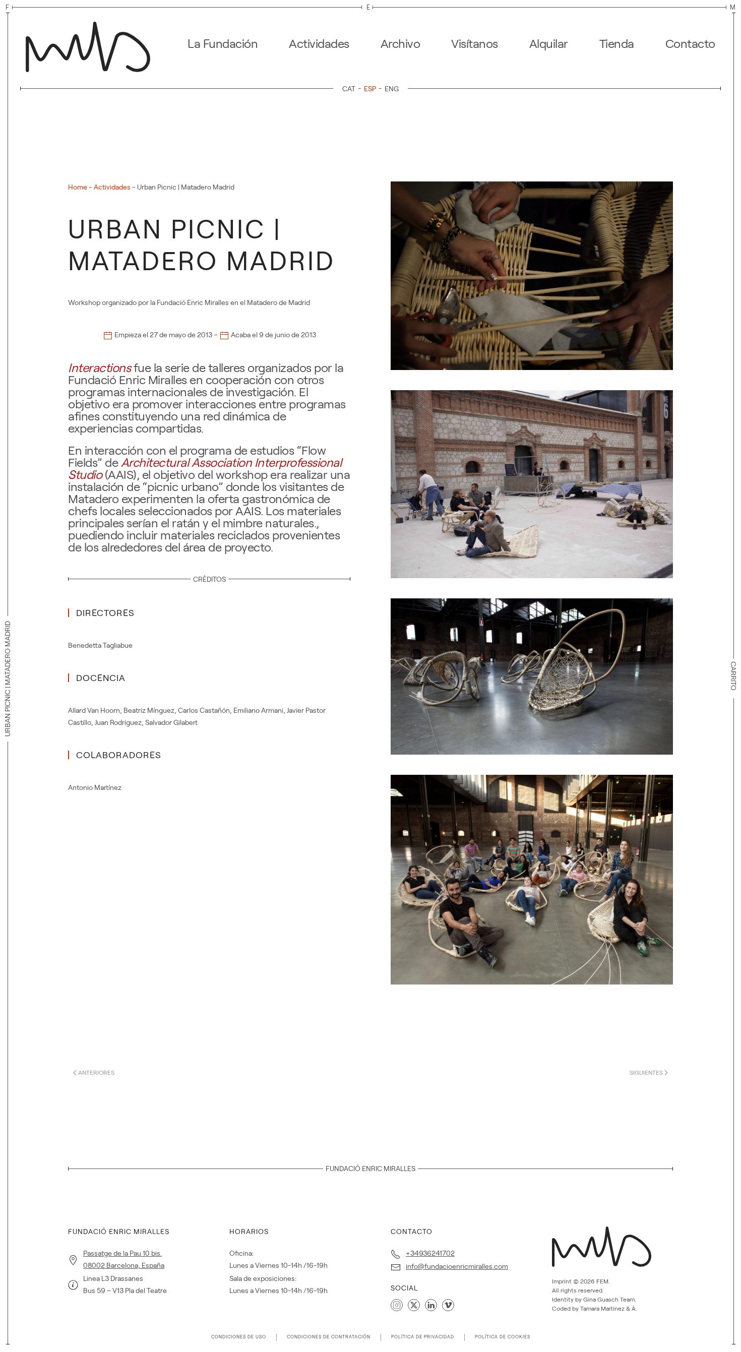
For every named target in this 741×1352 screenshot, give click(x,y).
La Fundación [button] (223, 43)
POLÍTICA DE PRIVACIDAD (422, 1336)
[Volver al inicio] (91, 44)
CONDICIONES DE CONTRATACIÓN (329, 1336)
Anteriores (96, 1072)
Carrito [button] (733, 676)
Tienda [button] (616, 43)
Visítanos (474, 43)
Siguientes (646, 1072)
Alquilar (548, 43)
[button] (532, 275)
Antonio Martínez (94, 787)
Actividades (319, 43)
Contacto (690, 43)
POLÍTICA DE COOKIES (502, 1336)
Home (77, 187)
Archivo (400, 43)
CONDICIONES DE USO (238, 1336)
